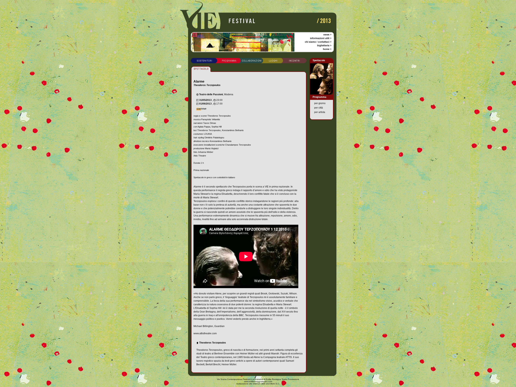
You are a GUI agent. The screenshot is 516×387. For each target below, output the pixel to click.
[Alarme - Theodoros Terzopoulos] (321, 78)
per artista (319, 112)
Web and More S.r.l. (270, 384)
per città (318, 107)
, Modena (216, 94)
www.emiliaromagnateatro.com (258, 381)
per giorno (320, 103)
